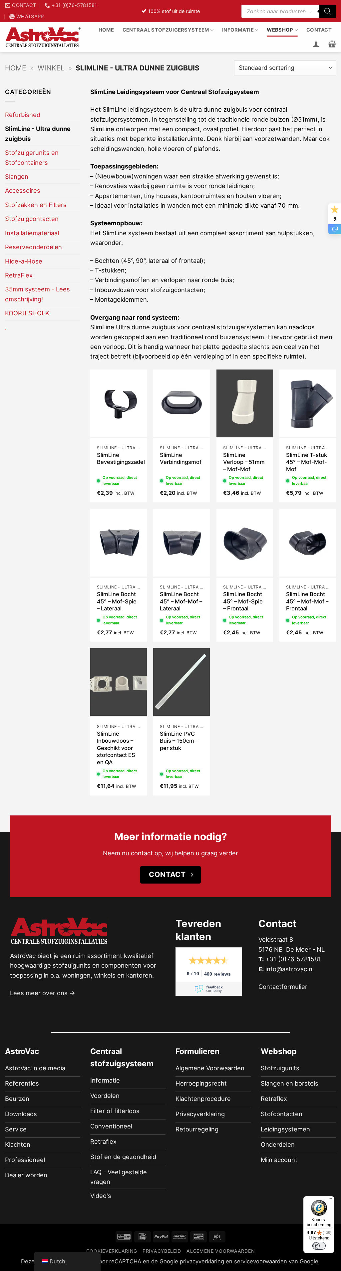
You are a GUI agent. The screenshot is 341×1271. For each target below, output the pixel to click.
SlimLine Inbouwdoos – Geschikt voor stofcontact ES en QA (116, 748)
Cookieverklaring (111, 1251)
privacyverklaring (202, 1261)
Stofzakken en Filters (36, 204)
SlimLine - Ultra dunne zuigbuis (38, 133)
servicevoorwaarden (260, 1261)
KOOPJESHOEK (27, 313)
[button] (332, 44)
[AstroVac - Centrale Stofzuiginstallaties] (43, 37)
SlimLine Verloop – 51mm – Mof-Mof (244, 462)
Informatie (238, 30)
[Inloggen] (316, 44)
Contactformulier (282, 986)
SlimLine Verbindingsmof (180, 459)
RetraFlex (19, 275)
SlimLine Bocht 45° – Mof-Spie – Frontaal (243, 601)
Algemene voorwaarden (220, 1251)
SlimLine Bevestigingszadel (121, 459)
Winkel (51, 68)
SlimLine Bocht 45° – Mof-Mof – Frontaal (307, 601)
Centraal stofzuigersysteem (166, 30)
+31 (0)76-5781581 (293, 959)
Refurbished (22, 114)
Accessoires (22, 190)
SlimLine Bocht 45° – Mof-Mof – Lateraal (181, 601)
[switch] (319, 1246)
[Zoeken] (327, 11)
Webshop (280, 30)
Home (106, 30)
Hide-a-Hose (23, 261)
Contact (319, 30)
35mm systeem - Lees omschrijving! (37, 293)
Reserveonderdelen (33, 247)
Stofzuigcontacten (32, 218)
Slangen (16, 176)
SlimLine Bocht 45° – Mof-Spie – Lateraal (117, 601)
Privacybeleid (162, 1251)
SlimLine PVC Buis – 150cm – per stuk (179, 740)
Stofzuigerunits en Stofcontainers (32, 157)
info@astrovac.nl (289, 969)
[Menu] (330, 1200)
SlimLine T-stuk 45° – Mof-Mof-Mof (306, 462)
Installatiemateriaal (32, 233)
